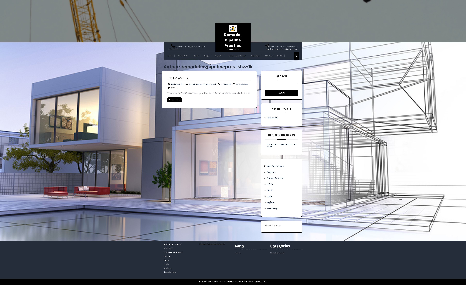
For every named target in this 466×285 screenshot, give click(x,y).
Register (219, 56)
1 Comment (226, 84)
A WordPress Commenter (278, 144)
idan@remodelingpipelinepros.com (281, 49)
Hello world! (178, 78)
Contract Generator (275, 178)
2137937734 (174, 49)
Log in (238, 253)
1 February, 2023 (177, 84)
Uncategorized (242, 84)
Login (206, 56)
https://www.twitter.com (212, 244)
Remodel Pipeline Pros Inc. (233, 40)
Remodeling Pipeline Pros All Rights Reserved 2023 (224, 282)
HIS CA (268, 56)
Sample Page (273, 208)
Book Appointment (237, 56)
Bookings (255, 56)
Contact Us (183, 56)
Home (169, 56)
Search (281, 76)
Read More (174, 100)
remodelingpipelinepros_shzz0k (202, 84)
